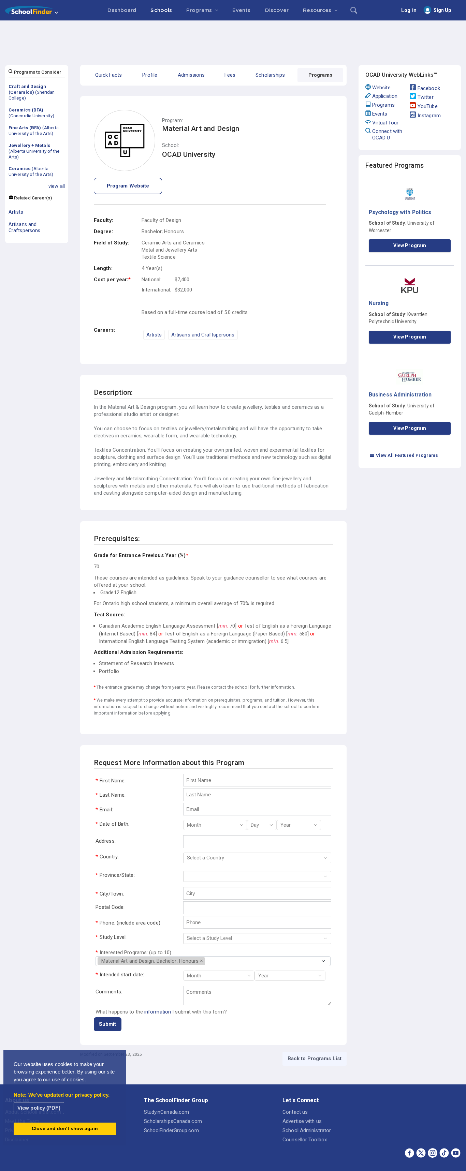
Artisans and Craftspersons (24, 227)
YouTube (428, 106)
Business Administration (400, 394)
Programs (383, 105)
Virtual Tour (385, 123)
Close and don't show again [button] (65, 1128)
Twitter (426, 97)
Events (380, 114)
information (157, 1012)
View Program (409, 245)
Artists (16, 212)
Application (384, 96)
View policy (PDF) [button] (38, 1108)
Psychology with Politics (400, 212)
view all (56, 186)
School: (170, 145)
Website (381, 88)
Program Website (128, 186)
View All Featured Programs (403, 455)
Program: (172, 120)
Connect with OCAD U (387, 134)
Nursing (379, 303)
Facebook (429, 88)
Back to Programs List (314, 1058)
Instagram (429, 115)
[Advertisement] (233, 39)
